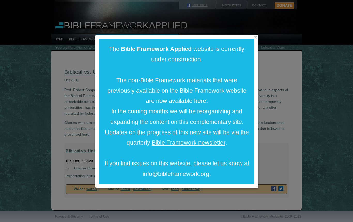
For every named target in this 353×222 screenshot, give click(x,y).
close (255, 37)
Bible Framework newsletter (188, 142)
